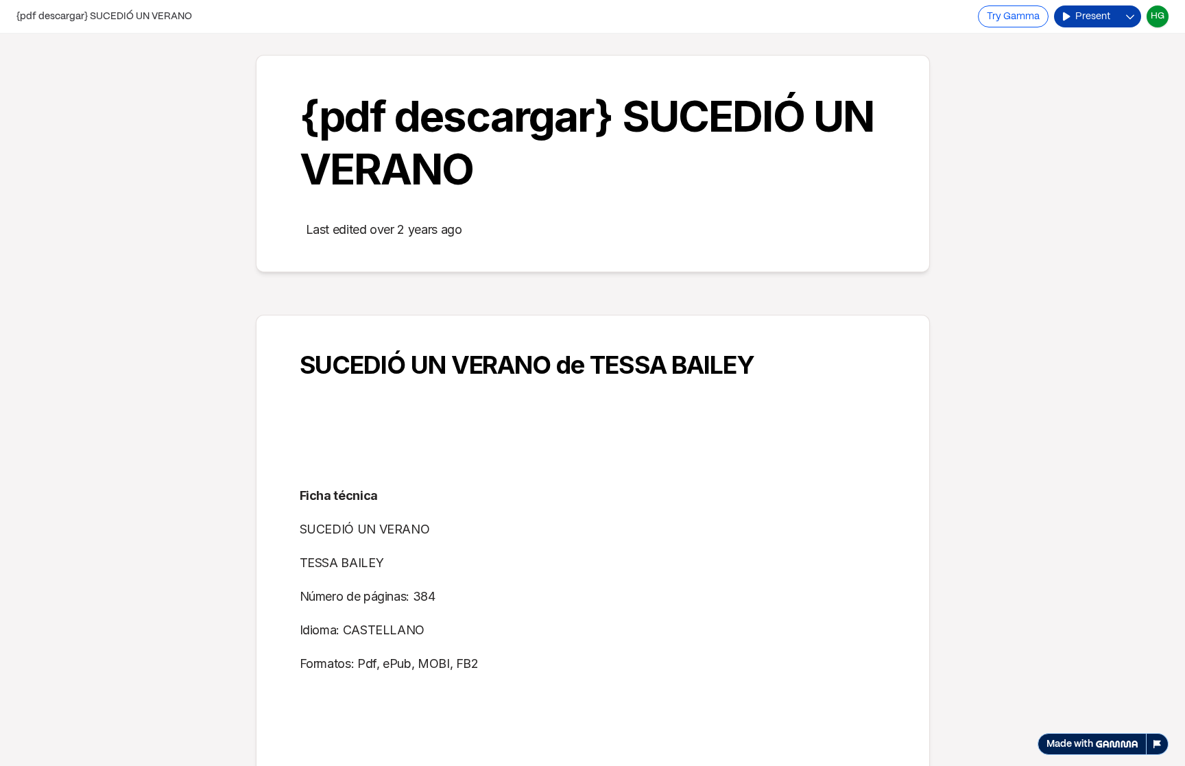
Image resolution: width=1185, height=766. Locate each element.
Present (1092, 16)
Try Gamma (1013, 16)
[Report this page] (1158, 744)
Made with (1069, 744)
